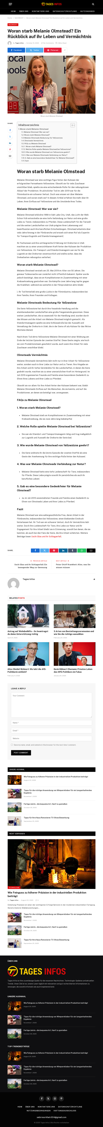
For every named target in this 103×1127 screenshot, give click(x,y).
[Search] (93, 4)
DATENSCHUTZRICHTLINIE (65, 11)
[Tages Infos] (51, 4)
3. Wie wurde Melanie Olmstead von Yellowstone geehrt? (47, 152)
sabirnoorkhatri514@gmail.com (51, 1117)
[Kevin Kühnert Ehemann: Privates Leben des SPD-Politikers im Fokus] (74, 654)
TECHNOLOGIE (14, 887)
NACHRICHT (19, 18)
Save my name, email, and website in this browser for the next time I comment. (45, 745)
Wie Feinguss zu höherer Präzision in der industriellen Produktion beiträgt (56, 777)
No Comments (48, 43)
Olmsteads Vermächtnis (33, 141)
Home (10, 18)
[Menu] (10, 4)
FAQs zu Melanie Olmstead (35, 144)
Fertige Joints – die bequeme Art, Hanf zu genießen (45, 804)
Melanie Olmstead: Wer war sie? (36, 132)
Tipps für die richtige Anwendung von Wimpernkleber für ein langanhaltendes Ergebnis (58, 791)
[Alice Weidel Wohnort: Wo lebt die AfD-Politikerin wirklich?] (28, 654)
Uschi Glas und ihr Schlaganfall (46, 536)
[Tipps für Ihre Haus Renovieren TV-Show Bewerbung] (14, 821)
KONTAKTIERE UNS (40, 11)
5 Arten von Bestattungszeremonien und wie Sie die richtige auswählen (74, 632)
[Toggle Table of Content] (71, 125)
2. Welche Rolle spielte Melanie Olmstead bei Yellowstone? (47, 149)
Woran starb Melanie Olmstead (34, 129)
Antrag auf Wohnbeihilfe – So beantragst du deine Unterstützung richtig (28, 632)
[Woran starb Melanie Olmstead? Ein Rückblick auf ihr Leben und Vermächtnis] (51, 85)
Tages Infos (19, 43)
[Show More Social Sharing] (64, 50)
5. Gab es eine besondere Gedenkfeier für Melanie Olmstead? (49, 158)
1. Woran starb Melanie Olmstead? (37, 146)
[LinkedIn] (10, 143)
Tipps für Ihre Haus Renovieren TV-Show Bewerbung (46, 818)
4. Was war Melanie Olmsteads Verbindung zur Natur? (45, 155)
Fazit (27, 161)
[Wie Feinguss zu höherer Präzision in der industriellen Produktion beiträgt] (14, 780)
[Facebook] (10, 130)
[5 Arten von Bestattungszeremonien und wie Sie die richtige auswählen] (74, 616)
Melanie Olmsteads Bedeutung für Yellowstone (43, 138)
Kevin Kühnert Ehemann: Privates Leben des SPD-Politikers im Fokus (73, 670)
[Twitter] (10, 136)
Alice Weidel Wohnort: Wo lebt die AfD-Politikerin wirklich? (27, 670)
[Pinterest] (10, 149)
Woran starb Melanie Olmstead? (37, 135)
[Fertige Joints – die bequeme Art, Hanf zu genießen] (14, 807)
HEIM (13, 11)
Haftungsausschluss (65, 1111)
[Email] (10, 155)
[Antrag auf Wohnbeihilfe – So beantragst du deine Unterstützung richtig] (28, 616)
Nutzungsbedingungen (38, 1111)
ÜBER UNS (23, 11)
